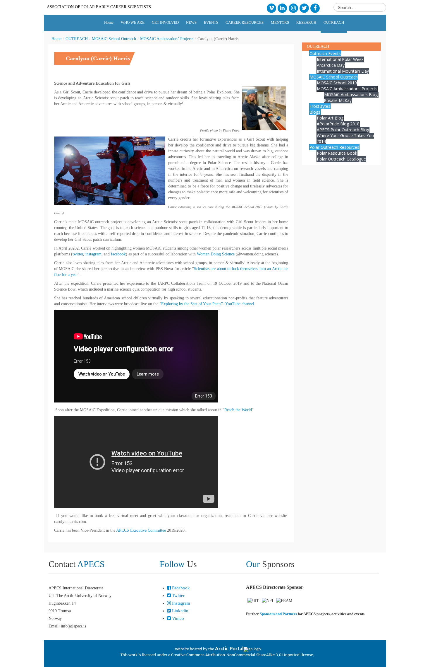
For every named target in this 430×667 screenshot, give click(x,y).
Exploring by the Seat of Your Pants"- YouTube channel (207, 304)
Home (56, 39)
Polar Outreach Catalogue (341, 159)
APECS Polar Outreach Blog (343, 129)
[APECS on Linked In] (282, 8)
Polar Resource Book (337, 153)
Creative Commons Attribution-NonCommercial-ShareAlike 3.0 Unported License (242, 655)
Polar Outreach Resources (334, 147)
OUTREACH (77, 39)
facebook (118, 254)
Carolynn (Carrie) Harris (98, 58)
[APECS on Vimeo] (271, 8)
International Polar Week (340, 59)
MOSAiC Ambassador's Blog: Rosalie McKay (351, 97)
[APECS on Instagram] (293, 8)
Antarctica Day (331, 65)
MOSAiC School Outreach (114, 39)
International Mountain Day (343, 71)
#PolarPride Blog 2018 (338, 124)
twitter (78, 254)
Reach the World (238, 410)
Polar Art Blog (330, 118)
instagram (93, 254)
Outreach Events (325, 53)
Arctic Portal (229, 649)
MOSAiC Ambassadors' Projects (166, 39)
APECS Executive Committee (141, 530)
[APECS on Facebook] (315, 8)
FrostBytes (319, 106)
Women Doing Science (216, 254)
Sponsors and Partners (278, 614)
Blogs (314, 112)
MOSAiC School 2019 (337, 83)
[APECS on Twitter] (304, 8)
